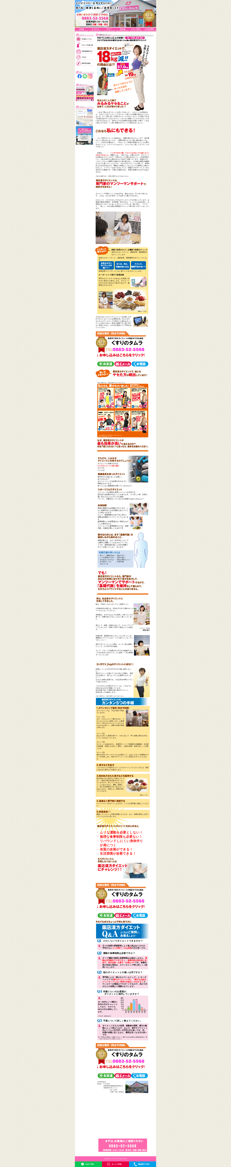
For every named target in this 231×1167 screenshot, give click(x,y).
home (82, 30)
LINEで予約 (89, 1164)
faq (149, 30)
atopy (109, 30)
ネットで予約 (117, 1164)
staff (136, 30)
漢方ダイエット (105, 35)
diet (95, 30)
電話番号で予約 (143, 1164)
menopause (122, 30)
